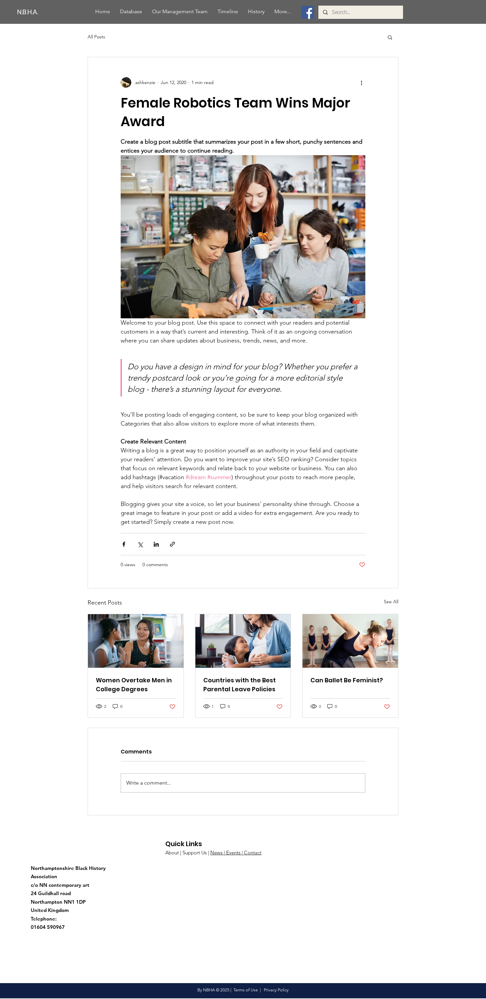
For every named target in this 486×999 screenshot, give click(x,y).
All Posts (96, 37)
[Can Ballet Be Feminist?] (350, 641)
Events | (235, 852)
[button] (390, 37)
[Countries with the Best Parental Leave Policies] (243, 641)
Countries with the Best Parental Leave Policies (239, 684)
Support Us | (196, 852)
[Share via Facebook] (124, 544)
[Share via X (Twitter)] (140, 544)
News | (218, 852)
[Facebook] (307, 12)
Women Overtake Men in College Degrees (134, 684)
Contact (253, 852)
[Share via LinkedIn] (156, 544)
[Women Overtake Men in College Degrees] (135, 641)
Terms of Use (245, 989)
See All (391, 602)
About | (173, 852)
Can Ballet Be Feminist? (346, 680)
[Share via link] (172, 544)
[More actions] (361, 82)
